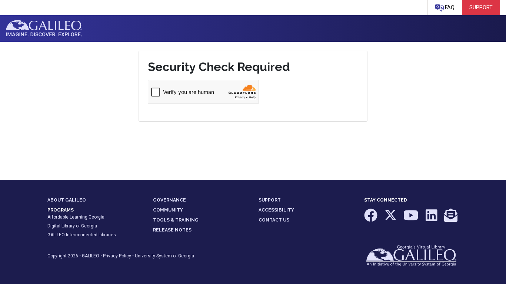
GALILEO (90, 255)
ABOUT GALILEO (66, 200)
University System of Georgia (164, 255)
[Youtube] (411, 219)
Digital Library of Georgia (72, 226)
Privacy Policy (117, 255)
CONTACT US (274, 220)
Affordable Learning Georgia (75, 217)
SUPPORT (270, 200)
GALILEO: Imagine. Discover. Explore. (44, 28)
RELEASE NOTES (172, 230)
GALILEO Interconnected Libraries (81, 234)
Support (481, 7)
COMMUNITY (168, 210)
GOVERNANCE (169, 200)
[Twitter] (391, 219)
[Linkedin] (432, 219)
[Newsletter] (450, 219)
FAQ (449, 7)
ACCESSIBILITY (276, 210)
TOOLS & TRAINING (176, 220)
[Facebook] (371, 219)
